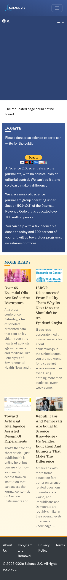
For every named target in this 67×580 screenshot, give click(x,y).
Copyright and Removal (25, 550)
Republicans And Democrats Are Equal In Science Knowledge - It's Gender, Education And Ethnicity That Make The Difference (49, 439)
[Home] (16, 8)
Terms (60, 545)
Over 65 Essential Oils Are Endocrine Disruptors (17, 295)
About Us (7, 548)
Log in (61, 22)
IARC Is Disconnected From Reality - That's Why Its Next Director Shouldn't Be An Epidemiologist (49, 305)
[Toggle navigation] (57, 8)
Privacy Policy (44, 548)
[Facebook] (4, 21)
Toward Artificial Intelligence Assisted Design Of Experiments (15, 429)
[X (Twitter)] (8, 21)
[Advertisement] (33, 63)
